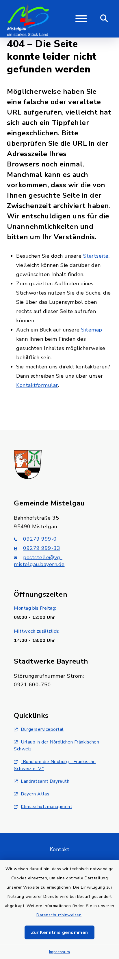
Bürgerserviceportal (42, 729)
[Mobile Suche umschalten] (104, 19)
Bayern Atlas (35, 794)
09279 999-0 (40, 538)
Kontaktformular (37, 385)
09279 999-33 (41, 548)
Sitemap (91, 329)
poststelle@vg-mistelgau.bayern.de (39, 561)
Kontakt (60, 849)
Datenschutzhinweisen (58, 915)
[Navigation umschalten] (81, 19)
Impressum (59, 952)
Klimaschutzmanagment (46, 806)
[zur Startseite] (28, 19)
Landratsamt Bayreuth (45, 781)
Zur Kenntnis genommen (59, 932)
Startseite (96, 255)
